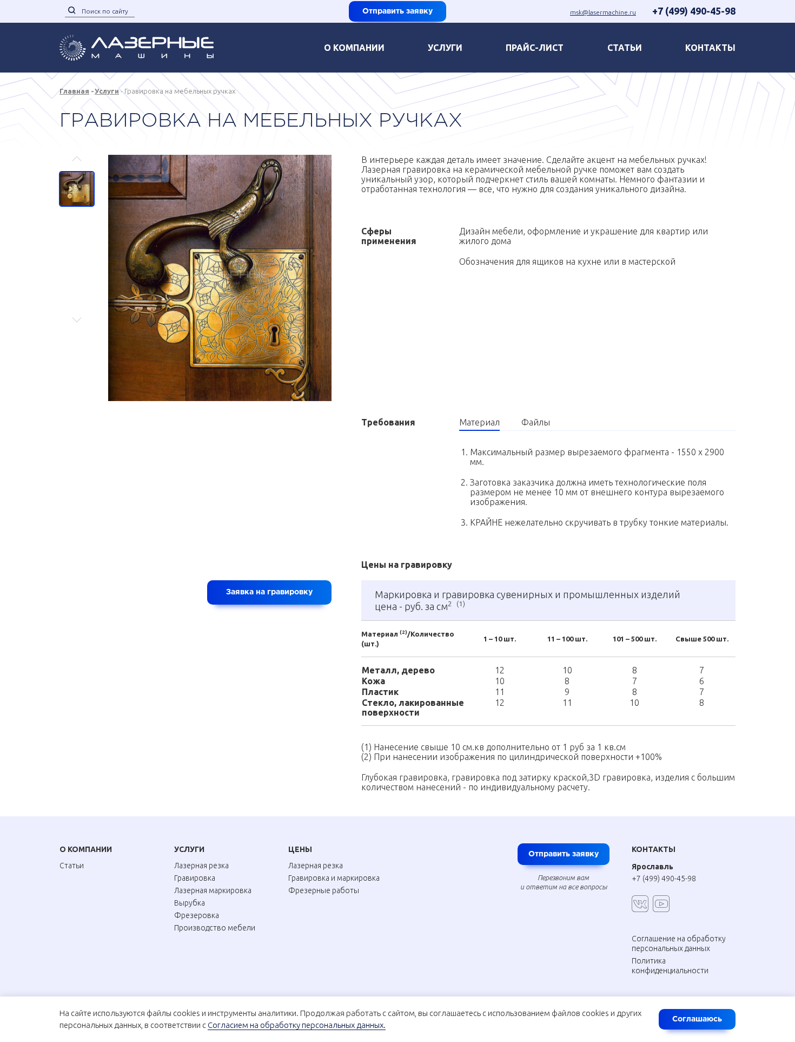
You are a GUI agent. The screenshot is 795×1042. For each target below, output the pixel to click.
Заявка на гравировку (269, 592)
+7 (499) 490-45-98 (694, 10)
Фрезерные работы (323, 890)
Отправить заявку (397, 11)
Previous (77, 163)
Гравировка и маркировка (334, 878)
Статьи (624, 48)
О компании (354, 48)
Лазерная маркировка (212, 890)
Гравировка (194, 878)
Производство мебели (214, 927)
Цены (300, 849)
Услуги (445, 48)
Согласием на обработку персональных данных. (297, 1025)
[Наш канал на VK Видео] (661, 903)
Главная (74, 91)
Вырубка (189, 903)
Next (77, 314)
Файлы (535, 422)
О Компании (85, 849)
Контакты (653, 849)
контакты (710, 48)
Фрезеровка (196, 915)
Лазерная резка (201, 865)
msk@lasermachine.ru (603, 12)
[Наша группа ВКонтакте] (640, 903)
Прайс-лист (535, 48)
